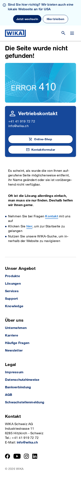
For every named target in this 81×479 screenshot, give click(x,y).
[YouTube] (17, 456)
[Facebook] (7, 456)
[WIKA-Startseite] (15, 33)
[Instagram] (26, 456)
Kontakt (51, 216)
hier (29, 226)
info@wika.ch (18, 126)
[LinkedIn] (34, 456)
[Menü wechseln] (72, 33)
